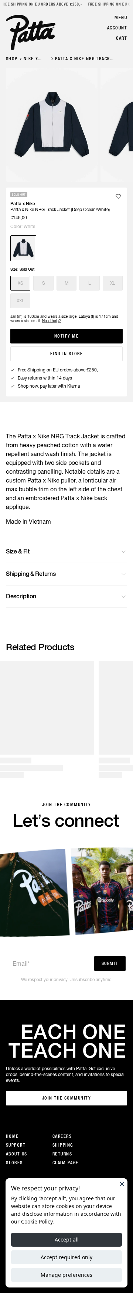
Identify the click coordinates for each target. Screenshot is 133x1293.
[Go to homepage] (30, 32)
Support (15, 1145)
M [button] (66, 283)
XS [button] (20, 283)
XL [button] (112, 283)
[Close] (121, 1183)
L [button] (89, 283)
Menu (121, 17)
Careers (62, 1136)
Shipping (62, 1145)
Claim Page (65, 1162)
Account (117, 28)
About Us (16, 1154)
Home (12, 1136)
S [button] (43, 283)
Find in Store (66, 353)
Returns (62, 1154)
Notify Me (66, 336)
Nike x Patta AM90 (31, 59)
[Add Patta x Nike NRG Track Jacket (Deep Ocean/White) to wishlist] (118, 196)
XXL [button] (20, 300)
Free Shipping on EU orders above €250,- (41, 4)
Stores (14, 1162)
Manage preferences (66, 1274)
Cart (121, 38)
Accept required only (66, 1257)
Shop (12, 58)
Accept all (67, 1239)
